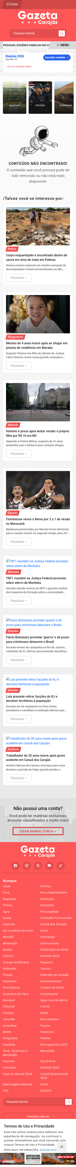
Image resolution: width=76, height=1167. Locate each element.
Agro (6, 911)
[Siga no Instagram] (27, 866)
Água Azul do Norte (53, 1000)
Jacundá (9, 1019)
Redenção (10, 968)
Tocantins (47, 1031)
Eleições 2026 (49, 1067)
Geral (44, 930)
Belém (7, 1031)
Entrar (14, 4)
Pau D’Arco (48, 1061)
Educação (47, 899)
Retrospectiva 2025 (53, 1044)
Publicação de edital (54, 949)
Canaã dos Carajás (53, 924)
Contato (46, 1090)
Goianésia (10, 1025)
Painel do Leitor (36, 1116)
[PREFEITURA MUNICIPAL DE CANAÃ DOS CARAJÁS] (38, 1159)
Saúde (7, 917)
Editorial (9, 1006)
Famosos (9, 1067)
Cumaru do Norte (52, 987)
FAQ (6, 1090)
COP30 (45, 1006)
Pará (6, 892)
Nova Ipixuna (49, 1019)
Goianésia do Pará (15, 994)
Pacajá (7, 974)
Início (7, 886)
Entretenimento (51, 981)
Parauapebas (49, 911)
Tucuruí (45, 968)
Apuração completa (55, 57)
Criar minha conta (36, 831)
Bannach (9, 1000)
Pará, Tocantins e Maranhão (15, 1052)
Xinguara (46, 962)
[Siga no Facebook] (15, 866)
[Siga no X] (38, 866)
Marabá (8, 936)
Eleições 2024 (49, 955)
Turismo (8, 1013)
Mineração (10, 943)
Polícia (7, 905)
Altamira (9, 1061)
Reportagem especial (17, 1084)
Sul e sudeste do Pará (18, 930)
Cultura (8, 955)
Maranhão (47, 1050)
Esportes (9, 924)
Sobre (44, 1084)
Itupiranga (47, 936)
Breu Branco (11, 987)
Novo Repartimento (53, 892)
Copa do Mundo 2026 (18, 1074)
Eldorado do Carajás (54, 974)
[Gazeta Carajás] (38, 18)
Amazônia (10, 981)
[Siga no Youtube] (49, 866)
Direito (7, 949)
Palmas (45, 1038)
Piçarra (45, 1025)
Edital (44, 1013)
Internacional (49, 943)
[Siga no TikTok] (61, 866)
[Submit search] (62, 33)
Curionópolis (49, 994)
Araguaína (10, 1038)
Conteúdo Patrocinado (56, 917)
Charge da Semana (16, 962)
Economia (47, 905)
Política (45, 886)
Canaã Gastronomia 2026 (54, 1075)
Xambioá (9, 1044)
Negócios (9, 899)
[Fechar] (61, 1147)
